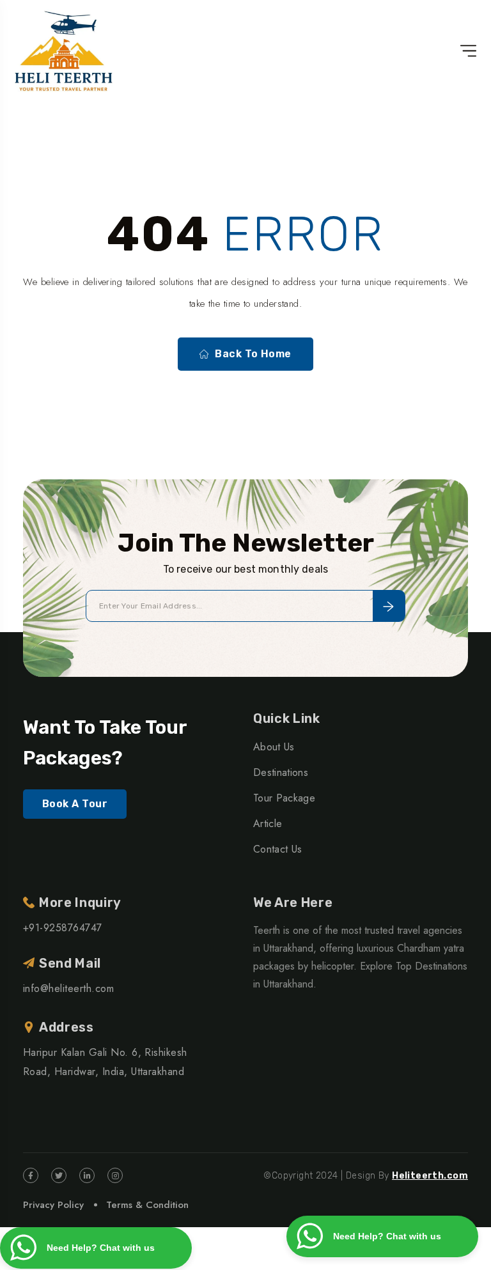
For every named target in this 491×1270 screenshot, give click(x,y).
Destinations (280, 772)
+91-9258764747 (62, 927)
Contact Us (277, 849)
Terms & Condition (147, 1205)
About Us (274, 747)
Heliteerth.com (430, 1175)
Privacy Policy (53, 1205)
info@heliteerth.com (68, 988)
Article (267, 823)
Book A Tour (74, 804)
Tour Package (284, 798)
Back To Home (253, 354)
